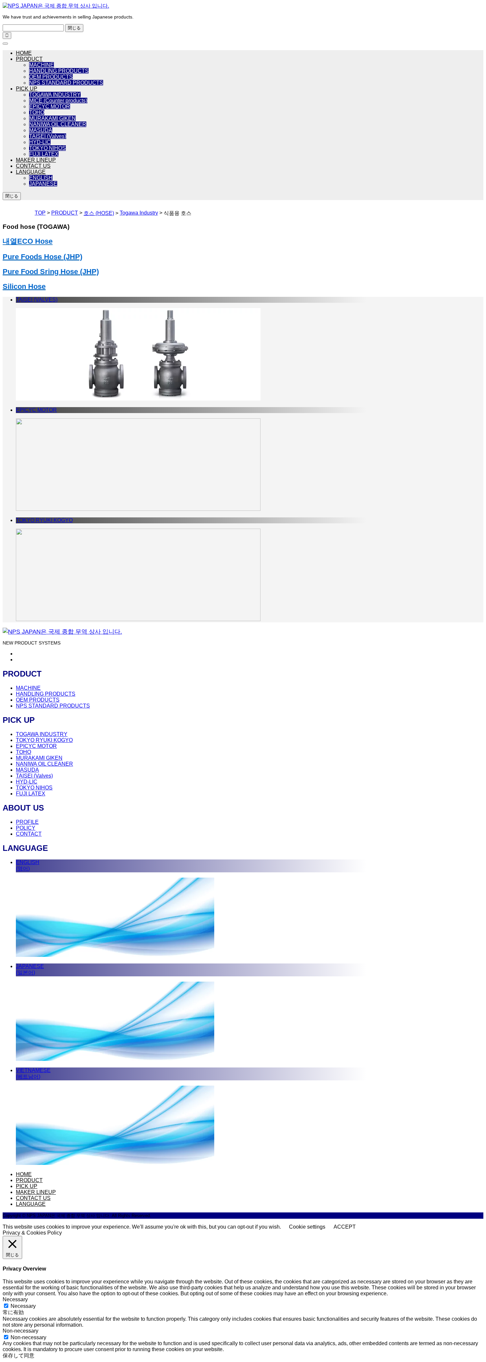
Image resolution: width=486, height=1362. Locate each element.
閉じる (74, 27)
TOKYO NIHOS (47, 148)
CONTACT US (33, 166)
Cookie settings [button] (307, 1227)
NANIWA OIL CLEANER (57, 124)
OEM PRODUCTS (51, 77)
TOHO (36, 112)
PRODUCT (29, 59)
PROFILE (27, 822)
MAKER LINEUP (36, 160)
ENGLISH (41, 178)
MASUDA (40, 130)
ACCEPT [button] (345, 1227)
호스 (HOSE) (99, 213)
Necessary (23, 1306)
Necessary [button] (15, 1299)
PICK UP (26, 88)
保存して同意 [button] (18, 1355)
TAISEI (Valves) (47, 136)
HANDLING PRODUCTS (59, 71)
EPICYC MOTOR (49, 106)
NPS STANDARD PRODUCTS (66, 83)
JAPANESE (43, 184)
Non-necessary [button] (20, 1331)
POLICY (25, 828)
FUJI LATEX (44, 154)
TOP (40, 213)
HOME (24, 53)
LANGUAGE (31, 172)
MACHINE (41, 65)
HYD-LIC (40, 142)
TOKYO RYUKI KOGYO (44, 740)
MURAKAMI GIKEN (52, 118)
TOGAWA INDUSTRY (55, 94)
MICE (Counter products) (58, 100)
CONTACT (29, 834)
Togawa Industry (139, 213)
